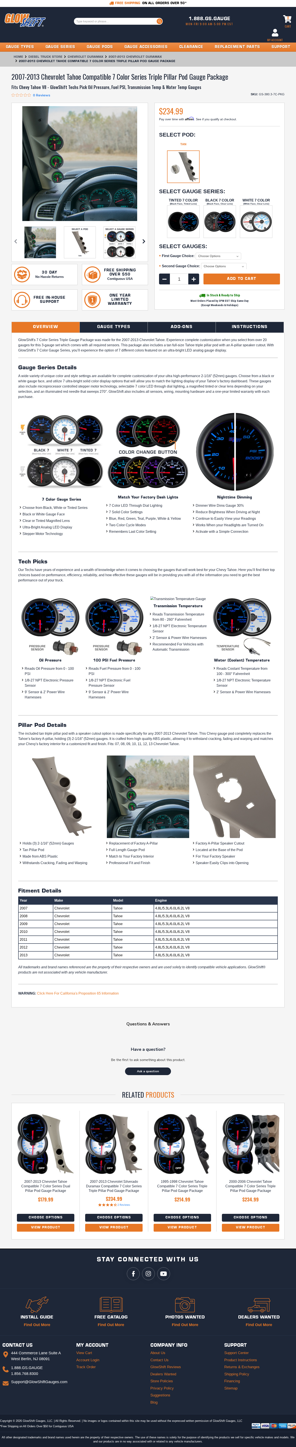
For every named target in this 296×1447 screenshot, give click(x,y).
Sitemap (230, 1388)
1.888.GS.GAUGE (209, 19)
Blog (154, 1402)
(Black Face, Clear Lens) (220, 204)
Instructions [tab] (250, 327)
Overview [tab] (45, 327)
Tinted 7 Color (183, 200)
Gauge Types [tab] (113, 327)
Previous (16, 242)
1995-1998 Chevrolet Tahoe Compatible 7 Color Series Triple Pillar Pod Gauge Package (182, 1186)
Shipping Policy (236, 1374)
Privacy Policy (162, 1388)
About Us (157, 1353)
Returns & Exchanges (242, 1367)
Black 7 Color (219, 200)
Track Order (86, 1367)
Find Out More (37, 1325)
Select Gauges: (183, 246)
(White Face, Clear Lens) (256, 204)
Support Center (236, 1353)
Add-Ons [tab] (182, 327)
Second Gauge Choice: (179, 266)
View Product (45, 1227)
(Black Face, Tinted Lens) (183, 204)
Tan (183, 144)
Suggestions (160, 1395)
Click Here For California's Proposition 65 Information (78, 993)
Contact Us (159, 1360)
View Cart (84, 1353)
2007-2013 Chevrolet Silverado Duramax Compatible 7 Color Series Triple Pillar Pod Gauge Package (114, 1186)
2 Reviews (123, 1205)
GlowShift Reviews (165, 1367)
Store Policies (161, 1381)
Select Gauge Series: (192, 191)
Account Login (87, 1360)
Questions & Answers (148, 1024)
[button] (148, 1071)
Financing (232, 1381)
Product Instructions (240, 1360)
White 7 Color (256, 200)
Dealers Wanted (163, 1374)
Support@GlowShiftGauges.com (39, 1382)
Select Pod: (177, 135)
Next (144, 242)
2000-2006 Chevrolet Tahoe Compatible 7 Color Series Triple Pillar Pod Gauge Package (250, 1186)
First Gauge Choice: (177, 256)
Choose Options (46, 1217)
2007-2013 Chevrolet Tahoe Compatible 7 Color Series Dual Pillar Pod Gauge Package (45, 1186)
